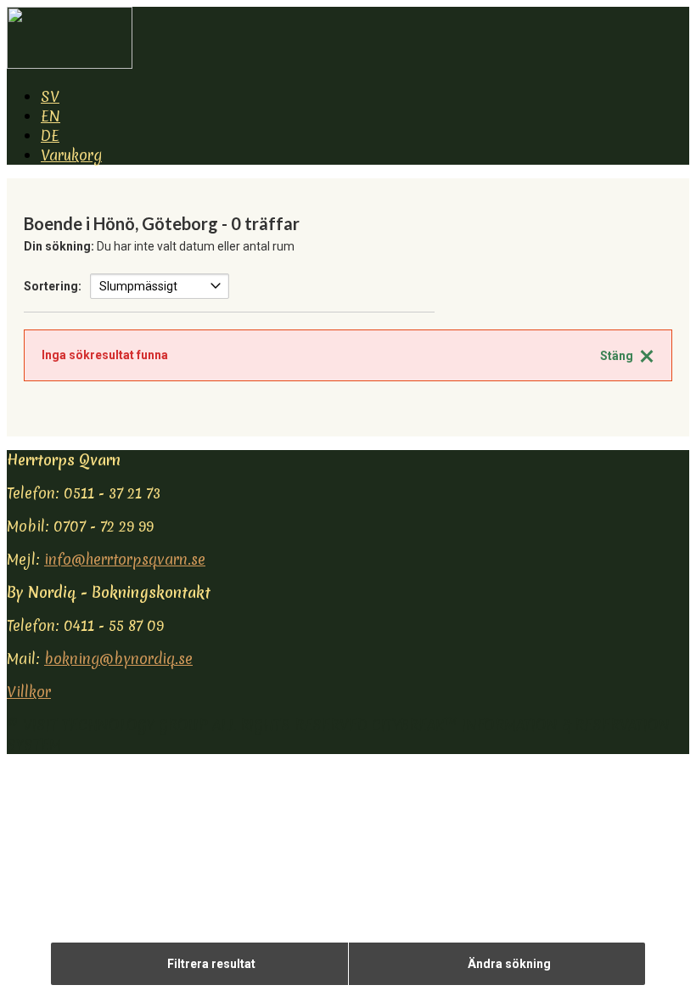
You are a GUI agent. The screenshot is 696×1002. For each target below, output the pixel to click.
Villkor (29, 691)
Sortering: (52, 286)
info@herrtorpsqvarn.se (124, 559)
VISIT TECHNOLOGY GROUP (115, 725)
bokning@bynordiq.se (118, 658)
